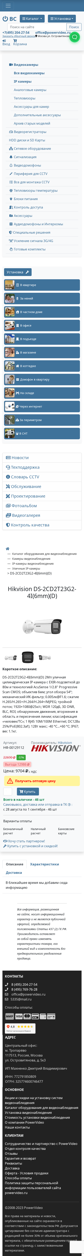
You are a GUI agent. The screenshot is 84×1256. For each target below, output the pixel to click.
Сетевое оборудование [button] (32, 148)
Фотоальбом (24, 505)
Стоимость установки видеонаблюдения (37, 1117)
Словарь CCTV (24, 477)
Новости (20, 457)
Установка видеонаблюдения (28, 1112)
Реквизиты (13, 1163)
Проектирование (27, 496)
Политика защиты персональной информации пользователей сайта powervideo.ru (33, 1188)
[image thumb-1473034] (11, 656)
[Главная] (7, 548)
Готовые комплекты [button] (29, 249)
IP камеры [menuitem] (23, 81)
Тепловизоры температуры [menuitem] (35, 190)
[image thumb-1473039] (28, 656)
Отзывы (11, 1153)
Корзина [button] (20, 44)
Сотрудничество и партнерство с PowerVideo (41, 1143)
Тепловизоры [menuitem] (24, 98)
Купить (29, 791)
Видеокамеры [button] (25, 64)
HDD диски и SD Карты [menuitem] (27, 140)
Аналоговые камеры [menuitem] (30, 90)
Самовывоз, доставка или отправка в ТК (37, 804)
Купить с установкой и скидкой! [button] (32, 846)
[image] (42, 624)
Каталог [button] (32, 18)
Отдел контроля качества (25, 1148)
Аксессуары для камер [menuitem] (31, 106)
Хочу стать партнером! (26, 841)
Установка (16, 272)
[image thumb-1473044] (45, 656)
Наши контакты (17, 1127)
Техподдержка (25, 467)
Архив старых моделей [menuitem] (32, 123)
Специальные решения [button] (31, 232)
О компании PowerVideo (24, 1122)
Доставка (12, 1168)
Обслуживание (25, 486)
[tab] (14, 864)
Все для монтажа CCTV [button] (31, 182)
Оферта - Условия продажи (26, 1173)
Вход (6, 44)
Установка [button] (62, 18)
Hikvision (65, 742)
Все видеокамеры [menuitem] (29, 73)
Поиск (74, 27)
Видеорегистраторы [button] (29, 132)
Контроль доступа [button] (28, 207)
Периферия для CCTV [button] (30, 173)
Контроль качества (30, 525)
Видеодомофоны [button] (27, 165)
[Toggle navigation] (8, 6)
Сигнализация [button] (24, 157)
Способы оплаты (18, 1178)
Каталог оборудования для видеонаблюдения (41, 1107)
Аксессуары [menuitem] (22, 215)
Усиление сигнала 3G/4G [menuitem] (33, 241)
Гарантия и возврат (20, 1158)
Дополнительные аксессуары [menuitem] (37, 115)
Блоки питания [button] (25, 199)
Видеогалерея (25, 515)
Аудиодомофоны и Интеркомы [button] (38, 224)
